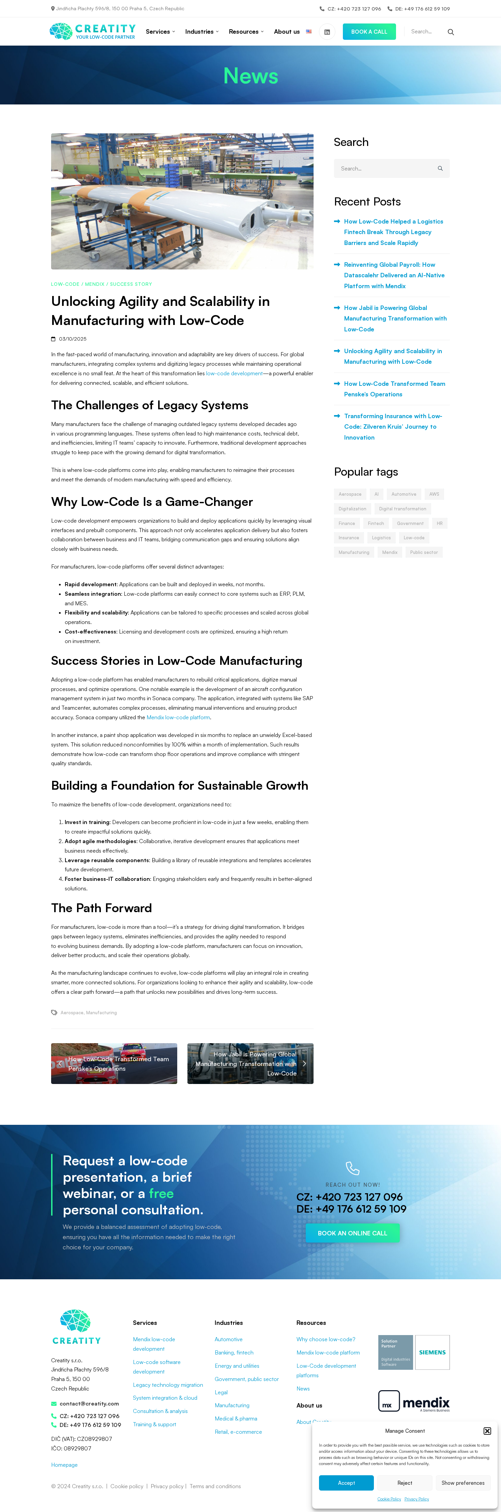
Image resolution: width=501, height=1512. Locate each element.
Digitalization (352, 508)
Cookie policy (126, 1486)
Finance (347, 523)
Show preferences (463, 1483)
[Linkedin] (327, 31)
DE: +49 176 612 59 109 (352, 1208)
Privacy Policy (417, 1498)
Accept (346, 1483)
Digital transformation (402, 508)
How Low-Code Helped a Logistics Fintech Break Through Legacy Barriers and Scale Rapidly (393, 231)
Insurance (349, 537)
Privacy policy (167, 1486)
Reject (404, 1483)
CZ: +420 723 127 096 (350, 1196)
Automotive (404, 494)
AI (377, 494)
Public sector (424, 552)
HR (440, 523)
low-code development (234, 373)
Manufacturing (101, 1012)
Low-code (65, 284)
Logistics (381, 537)
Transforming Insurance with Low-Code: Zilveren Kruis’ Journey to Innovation (393, 426)
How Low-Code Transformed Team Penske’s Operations (394, 389)
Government (410, 523)
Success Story (131, 284)
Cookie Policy (389, 1498)
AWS (434, 494)
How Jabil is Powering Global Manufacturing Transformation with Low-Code (395, 318)
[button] (487, 1431)
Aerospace (72, 1012)
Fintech (376, 523)
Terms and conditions (215, 1486)
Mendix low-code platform (178, 717)
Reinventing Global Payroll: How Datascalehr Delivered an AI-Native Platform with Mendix (394, 275)
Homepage (64, 1464)
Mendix (95, 284)
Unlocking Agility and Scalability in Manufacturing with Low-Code (393, 356)
